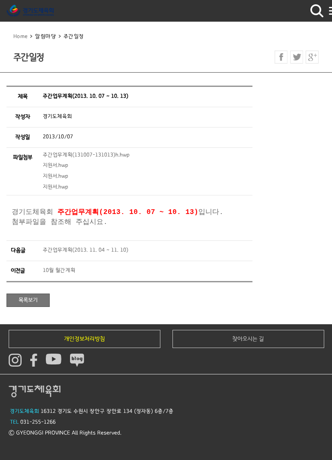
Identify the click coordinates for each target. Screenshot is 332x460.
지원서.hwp (55, 165)
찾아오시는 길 (248, 339)
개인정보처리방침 (84, 339)
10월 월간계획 (59, 270)
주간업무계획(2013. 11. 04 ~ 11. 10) (85, 250)
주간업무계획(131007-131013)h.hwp (86, 155)
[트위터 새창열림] (296, 57)
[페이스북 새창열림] (281, 57)
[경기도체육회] (30, 11)
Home (20, 36)
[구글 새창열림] (312, 57)
